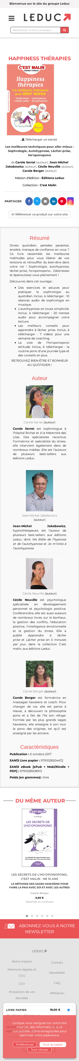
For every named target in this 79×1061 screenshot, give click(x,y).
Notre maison (22, 961)
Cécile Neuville (49, 166)
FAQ (57, 983)
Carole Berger (33, 171)
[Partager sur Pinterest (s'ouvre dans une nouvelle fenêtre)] (62, 201)
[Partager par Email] (45, 201)
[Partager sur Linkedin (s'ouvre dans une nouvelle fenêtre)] (53, 201)
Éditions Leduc (53, 178)
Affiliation (57, 993)
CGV (22, 984)
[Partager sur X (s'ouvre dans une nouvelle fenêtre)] (37, 201)
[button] (30, 100)
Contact (57, 962)
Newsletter (57, 973)
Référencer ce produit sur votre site (41, 214)
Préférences (24, 1044)
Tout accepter (53, 1044)
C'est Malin (48, 185)
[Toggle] (9, 18)
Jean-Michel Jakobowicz (39, 515)
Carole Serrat (25, 162)
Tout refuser (39, 1049)
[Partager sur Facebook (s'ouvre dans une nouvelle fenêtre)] (29, 201)
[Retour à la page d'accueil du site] (47, 18)
